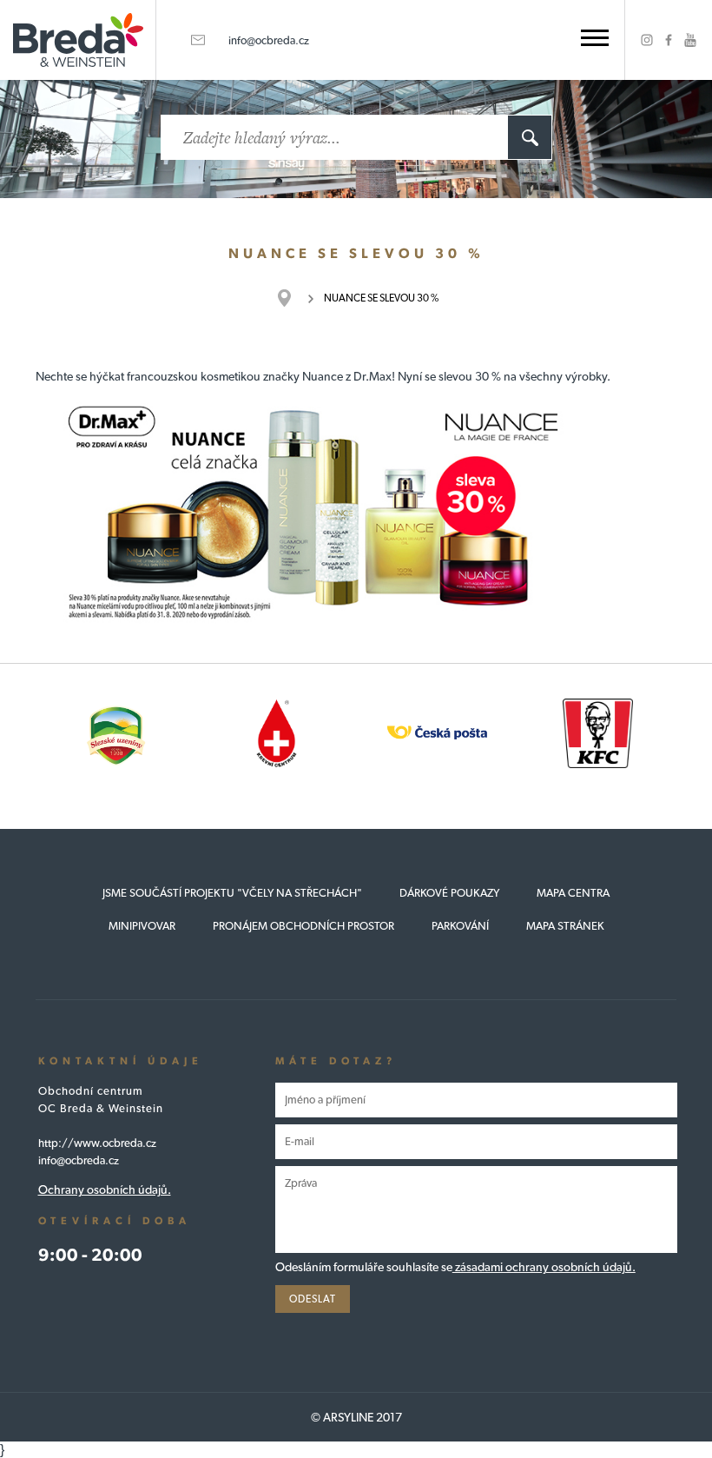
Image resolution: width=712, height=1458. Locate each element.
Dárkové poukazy (449, 892)
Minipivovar (142, 925)
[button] (594, 38)
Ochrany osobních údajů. (104, 1189)
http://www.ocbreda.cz (97, 1143)
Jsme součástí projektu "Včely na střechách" (232, 892)
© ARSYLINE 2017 (356, 1417)
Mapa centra (573, 892)
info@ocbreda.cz (268, 40)
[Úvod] (293, 298)
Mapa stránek (565, 925)
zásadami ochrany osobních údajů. (544, 1267)
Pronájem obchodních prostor (303, 925)
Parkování (460, 925)
